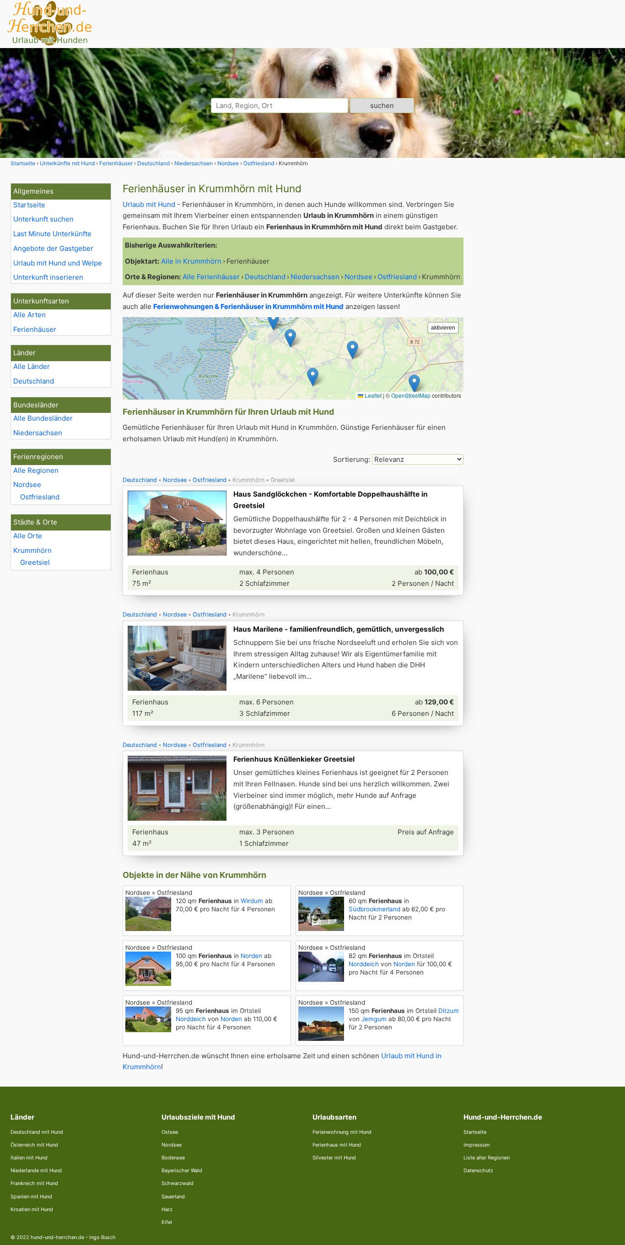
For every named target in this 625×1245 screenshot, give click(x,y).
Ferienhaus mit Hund (336, 1145)
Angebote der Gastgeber (53, 248)
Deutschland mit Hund (37, 1132)
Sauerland (173, 1196)
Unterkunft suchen (43, 219)
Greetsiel (35, 562)
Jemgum (374, 1019)
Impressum (476, 1145)
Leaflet (372, 395)
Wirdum (252, 900)
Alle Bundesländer (43, 418)
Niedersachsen (37, 432)
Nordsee (27, 484)
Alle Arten (29, 314)
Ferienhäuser (34, 329)
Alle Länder (31, 366)
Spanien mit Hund (31, 1196)
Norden (251, 955)
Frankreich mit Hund (34, 1183)
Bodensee (173, 1157)
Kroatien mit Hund (32, 1209)
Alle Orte (27, 535)
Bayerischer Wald (182, 1170)
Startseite (29, 204)
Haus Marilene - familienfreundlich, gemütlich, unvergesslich (338, 629)
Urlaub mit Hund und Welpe (57, 263)
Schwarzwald (178, 1183)
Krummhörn (32, 550)
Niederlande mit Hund (36, 1170)
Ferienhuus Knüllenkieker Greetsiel (294, 759)
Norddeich (364, 964)
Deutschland (33, 381)
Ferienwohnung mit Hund (342, 1132)
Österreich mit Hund (34, 1145)
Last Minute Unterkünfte (52, 233)
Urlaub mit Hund (149, 204)
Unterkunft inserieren (48, 277)
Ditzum (448, 1010)
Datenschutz (478, 1170)
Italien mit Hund (29, 1157)
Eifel (167, 1222)
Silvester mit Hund (334, 1157)
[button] (312, 377)
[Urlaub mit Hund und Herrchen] (49, 44)
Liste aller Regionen (486, 1157)
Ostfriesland (39, 497)
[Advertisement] (545, 320)
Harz (167, 1209)
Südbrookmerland (374, 909)
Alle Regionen (36, 470)
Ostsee (170, 1132)
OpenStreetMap (411, 395)
